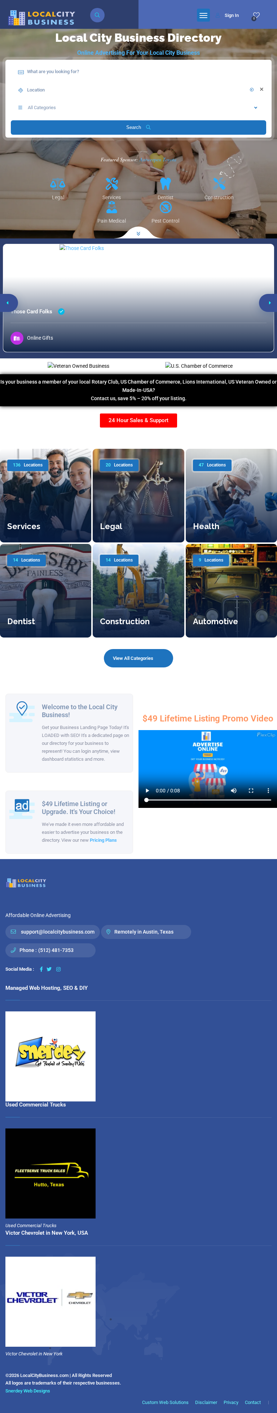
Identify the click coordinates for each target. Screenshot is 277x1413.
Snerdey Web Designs (27, 1391)
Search (134, 127)
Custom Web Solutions (165, 1402)
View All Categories (133, 658)
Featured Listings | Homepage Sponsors (138, 437)
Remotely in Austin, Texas (143, 932)
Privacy (231, 1402)
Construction (125, 621)
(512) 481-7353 (56, 950)
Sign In (232, 15)
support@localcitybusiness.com (57, 932)
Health (206, 526)
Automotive (215, 621)
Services (23, 526)
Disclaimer (206, 1402)
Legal (111, 526)
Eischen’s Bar (26, 311)
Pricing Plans (103, 840)
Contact (253, 1402)
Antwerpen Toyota (158, 159)
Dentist (21, 621)
